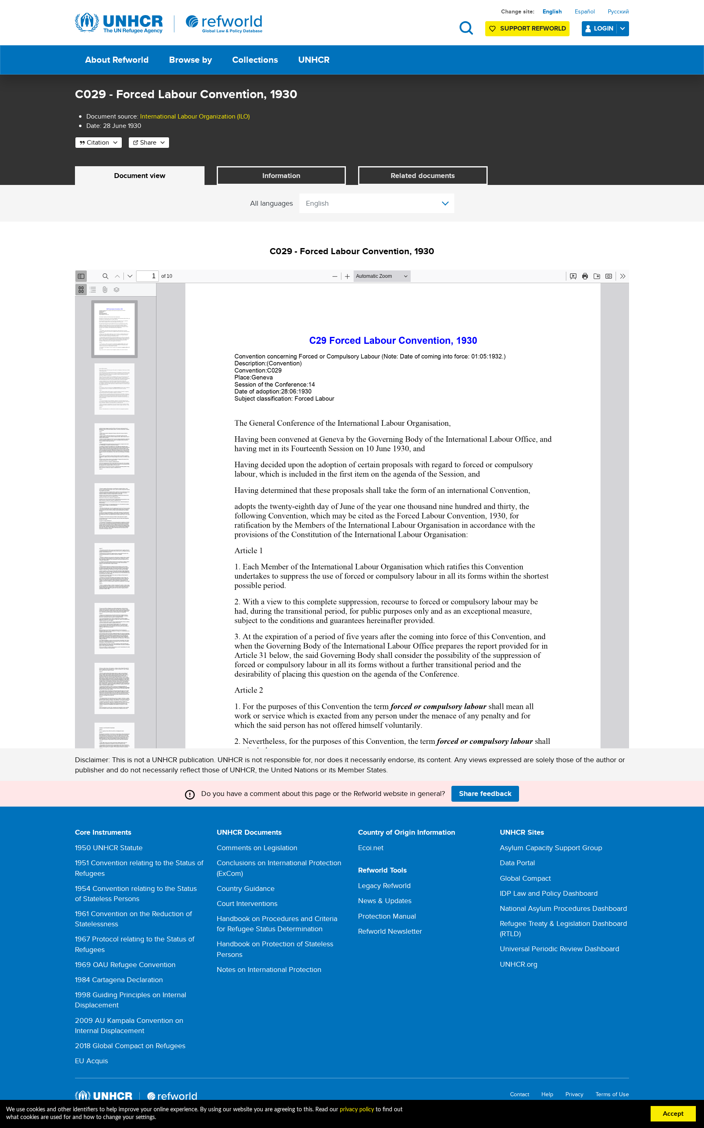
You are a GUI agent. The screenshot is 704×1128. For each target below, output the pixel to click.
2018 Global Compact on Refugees (130, 1045)
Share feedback (485, 793)
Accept (673, 1113)
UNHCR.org (518, 964)
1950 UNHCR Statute (109, 847)
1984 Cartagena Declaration (119, 979)
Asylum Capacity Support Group (551, 847)
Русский (618, 11)
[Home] (168, 23)
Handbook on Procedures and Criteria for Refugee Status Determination (277, 923)
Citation (98, 142)
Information (281, 175)
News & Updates (384, 900)
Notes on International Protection (269, 969)
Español (585, 11)
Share (148, 142)
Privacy (574, 1094)
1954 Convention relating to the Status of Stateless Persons (136, 893)
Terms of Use (612, 1094)
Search (466, 28)
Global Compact (525, 878)
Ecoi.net (370, 847)
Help (547, 1094)
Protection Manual (387, 916)
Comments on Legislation (257, 847)
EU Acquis (91, 1060)
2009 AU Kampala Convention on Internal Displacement (129, 1025)
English (552, 11)
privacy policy (357, 1110)
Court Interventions (247, 903)
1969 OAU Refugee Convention (125, 964)
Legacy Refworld (384, 885)
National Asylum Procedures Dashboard (563, 908)
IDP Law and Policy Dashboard (549, 893)
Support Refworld (533, 28)
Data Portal (517, 863)
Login (604, 28)
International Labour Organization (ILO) (195, 116)
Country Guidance (246, 888)
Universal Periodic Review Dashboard (559, 948)
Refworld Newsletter (390, 931)
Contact (519, 1094)
